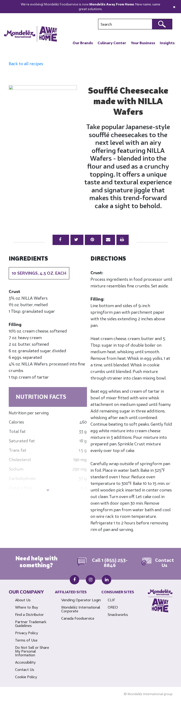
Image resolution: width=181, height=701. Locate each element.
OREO (113, 607)
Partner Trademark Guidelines (30, 623)
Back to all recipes (26, 63)
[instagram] (90, 579)
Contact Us (164, 563)
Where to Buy (26, 607)
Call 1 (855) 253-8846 (110, 563)
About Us (23, 600)
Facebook (61, 240)
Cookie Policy (26, 676)
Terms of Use (26, 640)
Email (109, 240)
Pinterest (93, 240)
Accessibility (25, 662)
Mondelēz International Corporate (80, 609)
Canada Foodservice (77, 618)
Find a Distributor (29, 614)
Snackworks (118, 614)
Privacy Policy (26, 632)
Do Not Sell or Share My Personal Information (32, 651)
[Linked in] (106, 579)
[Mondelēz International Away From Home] (30, 34)
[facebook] (74, 579)
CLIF (111, 600)
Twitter (76, 240)
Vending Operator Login (81, 600)
